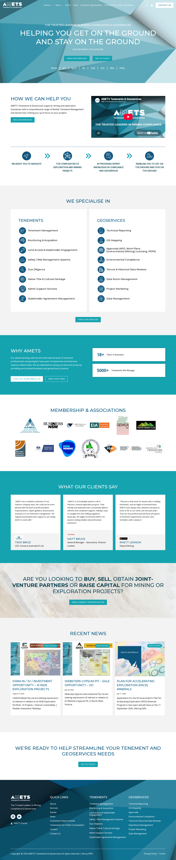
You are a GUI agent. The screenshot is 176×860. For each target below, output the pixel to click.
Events (68, 5)
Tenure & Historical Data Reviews (126, 269)
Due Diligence (36, 269)
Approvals (133, 812)
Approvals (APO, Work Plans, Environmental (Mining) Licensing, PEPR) (131, 250)
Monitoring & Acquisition (42, 240)
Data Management (138, 834)
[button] (52, 5)
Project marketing (117, 288)
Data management (118, 298)
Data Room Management (121, 279)
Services (47, 5)
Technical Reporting (118, 230)
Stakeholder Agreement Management (51, 298)
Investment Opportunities (91, 5)
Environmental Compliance (123, 259)
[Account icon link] (152, 5)
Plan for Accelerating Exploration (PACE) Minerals (136, 685)
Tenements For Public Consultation (118, 5)
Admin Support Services (42, 288)
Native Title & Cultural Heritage (46, 279)
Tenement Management (43, 230)
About (57, 5)
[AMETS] (12, 4)
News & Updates (50, 646)
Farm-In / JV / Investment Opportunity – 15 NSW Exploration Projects (32, 685)
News (75, 5)
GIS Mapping (114, 240)
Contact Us (55, 834)
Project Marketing (137, 829)
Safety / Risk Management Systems (49, 259)
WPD (90, 853)
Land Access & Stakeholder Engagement (52, 250)
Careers (54, 829)
